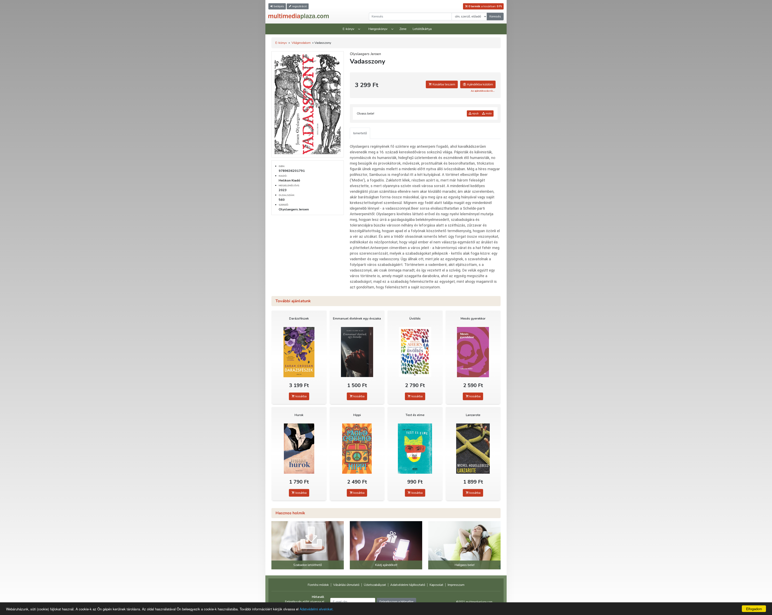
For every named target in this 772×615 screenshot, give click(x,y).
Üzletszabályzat (375, 585)
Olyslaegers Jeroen (365, 53)
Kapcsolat (436, 585)
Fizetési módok (318, 585)
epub (475, 113)
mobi (488, 113)
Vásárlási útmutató (346, 585)
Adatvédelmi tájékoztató (407, 585)
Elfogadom (754, 608)
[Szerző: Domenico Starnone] (299, 448)
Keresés (495, 16)
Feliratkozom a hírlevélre (396, 602)
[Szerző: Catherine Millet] (473, 352)
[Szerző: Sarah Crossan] (299, 352)
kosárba (301, 396)
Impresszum (456, 585)
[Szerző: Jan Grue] (415, 448)
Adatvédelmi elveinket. (317, 608)
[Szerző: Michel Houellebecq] (473, 448)
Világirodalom (301, 43)
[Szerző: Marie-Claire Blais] (357, 352)
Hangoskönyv (377, 29)
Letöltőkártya (422, 29)
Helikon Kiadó (289, 180)
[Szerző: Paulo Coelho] (357, 448)
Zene (403, 29)
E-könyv (348, 29)
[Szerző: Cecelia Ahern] (415, 352)
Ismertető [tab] (360, 133)
